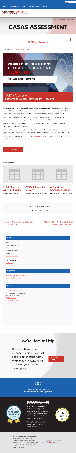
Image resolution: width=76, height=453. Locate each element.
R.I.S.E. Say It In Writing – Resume (12, 188)
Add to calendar (13, 149)
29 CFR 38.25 (40, 413)
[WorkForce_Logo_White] (38, 402)
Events (59, 19)
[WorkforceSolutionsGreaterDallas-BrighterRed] (12, 12)
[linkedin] (5, 2)
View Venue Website (12, 300)
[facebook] (2, 2)
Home (54, 19)
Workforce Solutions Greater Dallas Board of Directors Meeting (20, 223)
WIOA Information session (35, 188)
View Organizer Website (13, 278)
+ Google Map (11, 298)
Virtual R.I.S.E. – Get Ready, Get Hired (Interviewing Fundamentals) (58, 223)
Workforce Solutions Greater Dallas (17, 275)
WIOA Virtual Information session (60, 188)
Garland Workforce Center (14, 291)
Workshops (9, 263)
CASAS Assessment (12, 256)
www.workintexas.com (40, 136)
